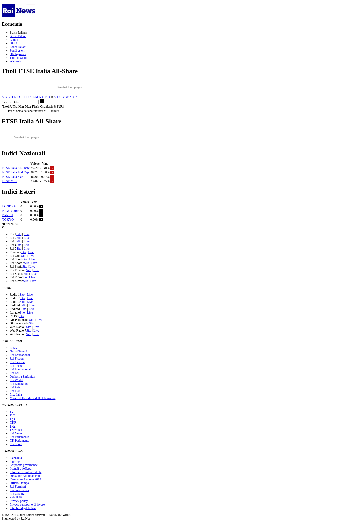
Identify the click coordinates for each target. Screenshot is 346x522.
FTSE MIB (9, 181)
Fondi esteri (17, 50)
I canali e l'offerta (20, 468)
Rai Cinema (17, 362)
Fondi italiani (18, 47)
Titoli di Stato (18, 57)
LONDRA (9, 206)
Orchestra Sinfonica (22, 376)
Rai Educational (20, 355)
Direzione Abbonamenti (25, 475)
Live (26, 234)
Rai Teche (16, 365)
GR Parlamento (19, 440)
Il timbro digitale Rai (23, 508)
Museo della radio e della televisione (32, 398)
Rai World (16, 380)
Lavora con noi (19, 490)
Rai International (20, 369)
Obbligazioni (18, 54)
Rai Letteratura (19, 383)
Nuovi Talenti (18, 351)
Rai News (16, 433)
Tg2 (12, 415)
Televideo (16, 429)
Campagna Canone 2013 (25, 479)
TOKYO (8, 219)
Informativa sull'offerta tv (25, 472)
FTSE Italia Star (12, 176)
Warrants (15, 61)
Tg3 (12, 419)
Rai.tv (13, 347)
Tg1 (12, 411)
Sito (18, 234)
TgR (12, 426)
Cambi (14, 39)
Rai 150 (15, 391)
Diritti (13, 43)
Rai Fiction (17, 358)
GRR (13, 422)
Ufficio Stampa (19, 483)
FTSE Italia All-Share (16, 168)
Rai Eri (14, 373)
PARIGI (7, 215)
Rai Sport (16, 444)
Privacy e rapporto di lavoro (27, 504)
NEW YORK (11, 210)
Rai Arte (15, 387)
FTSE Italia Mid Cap (15, 172)
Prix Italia (16, 394)
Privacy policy (19, 501)
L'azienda (16, 457)
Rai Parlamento (19, 437)
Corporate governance (24, 465)
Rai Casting (17, 493)
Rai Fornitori (18, 486)
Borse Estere (18, 36)
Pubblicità (16, 497)
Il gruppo (15, 461)
